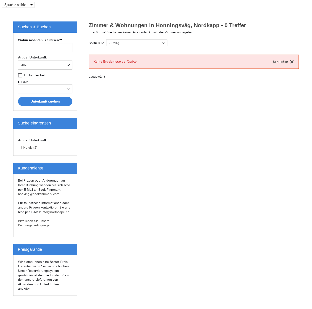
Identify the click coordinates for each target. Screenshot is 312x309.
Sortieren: (96, 43)
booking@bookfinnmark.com (38, 194)
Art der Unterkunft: (32, 57)
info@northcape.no (55, 212)
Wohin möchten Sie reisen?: (40, 40)
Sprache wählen (15, 5)
